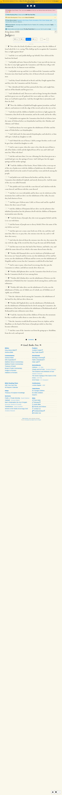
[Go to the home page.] (52, 792)
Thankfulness (14, 406)
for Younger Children (38, 390)
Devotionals (36, 355)
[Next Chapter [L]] (34, 6)
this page (56, 1)
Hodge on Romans (10, 370)
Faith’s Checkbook (38, 360)
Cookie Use (37, 413)
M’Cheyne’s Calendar (11, 387)
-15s (23, 39)
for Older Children (37, 392)
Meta (33, 398)
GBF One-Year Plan (30, 14)
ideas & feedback (29, 17)
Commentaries (9, 355)
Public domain (25, 418)
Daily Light (35, 362)
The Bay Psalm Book (29, 29)
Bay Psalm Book (37, 352)
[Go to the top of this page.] (56, 792)
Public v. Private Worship (17, 398)
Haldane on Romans (11, 372)
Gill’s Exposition (10, 360)
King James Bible (10, 350)
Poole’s (34, 20)
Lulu (49, 29)
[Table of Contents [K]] (31, 6)
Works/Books (36, 365)
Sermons (8, 396)
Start (16, 39)
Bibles (7, 348)
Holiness (37, 367)
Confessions (36, 383)
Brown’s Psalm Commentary (13, 368)
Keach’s (34, 395)
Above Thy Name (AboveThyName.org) (29, 1)
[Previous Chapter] (26, 339)
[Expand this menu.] (59, 792)
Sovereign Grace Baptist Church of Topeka (33, 419)
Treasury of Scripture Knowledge (15, 392)
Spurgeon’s (23, 20)
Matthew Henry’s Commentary (14, 362)
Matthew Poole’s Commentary (14, 364)
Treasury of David (10, 366)
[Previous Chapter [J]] (27, 6)
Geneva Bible (9, 352)
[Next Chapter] (35, 339)
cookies (29, 10)
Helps (7, 390)
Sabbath (12, 400)
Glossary (36, 402)
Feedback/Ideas (39, 411)
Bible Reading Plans (11, 383)
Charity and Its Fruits (44, 369)
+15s (35, 39)
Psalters (34, 348)
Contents (31, 339)
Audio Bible (37, 404)
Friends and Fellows (39, 406)
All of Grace (40, 380)
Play (29, 39)
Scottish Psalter (37, 350)
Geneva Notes (9, 357)
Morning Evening (38, 357)
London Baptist (38, 385)
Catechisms (36, 388)
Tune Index (37, 400)
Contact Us (37, 409)
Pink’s (44, 20)
